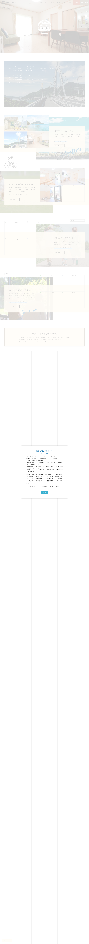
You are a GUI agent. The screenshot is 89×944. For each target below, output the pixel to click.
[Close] (66, 447)
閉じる (44, 492)
